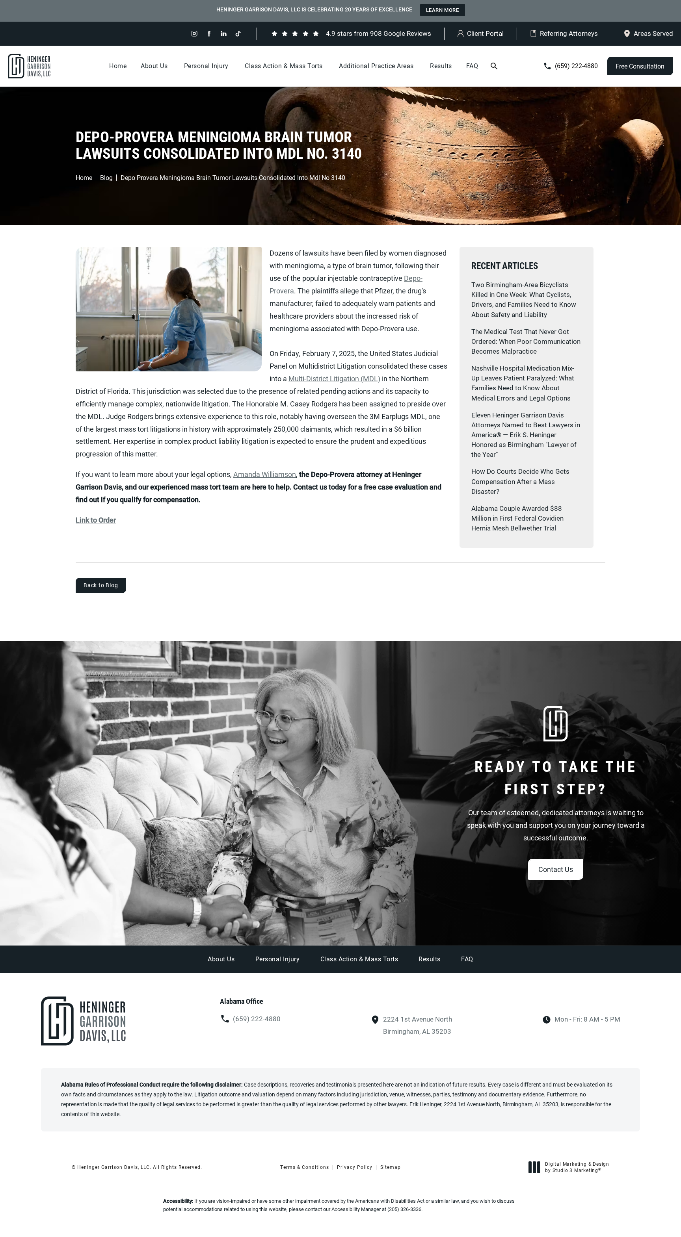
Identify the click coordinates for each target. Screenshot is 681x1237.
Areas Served (653, 33)
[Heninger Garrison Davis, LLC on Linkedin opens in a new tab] (223, 33)
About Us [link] (154, 65)
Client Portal (485, 33)
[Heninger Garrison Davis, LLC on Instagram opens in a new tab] (194, 33)
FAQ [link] (472, 65)
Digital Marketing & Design (577, 1167)
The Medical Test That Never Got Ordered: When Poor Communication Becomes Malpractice (526, 341)
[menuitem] (194, 33)
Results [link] (441, 65)
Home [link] (118, 65)
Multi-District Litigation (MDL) (334, 378)
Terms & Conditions (304, 1167)
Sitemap (390, 1167)
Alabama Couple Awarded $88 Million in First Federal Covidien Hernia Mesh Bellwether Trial (517, 518)
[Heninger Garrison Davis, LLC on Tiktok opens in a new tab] (238, 33)
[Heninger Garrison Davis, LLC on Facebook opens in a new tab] (209, 33)
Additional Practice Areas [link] (376, 65)
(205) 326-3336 (404, 1209)
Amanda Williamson (264, 474)
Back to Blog (101, 585)
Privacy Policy (354, 1167)
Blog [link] (106, 178)
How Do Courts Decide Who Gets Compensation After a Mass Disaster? (520, 481)
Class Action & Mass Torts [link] (284, 65)
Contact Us (555, 869)
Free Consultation (640, 66)
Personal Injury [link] (206, 65)
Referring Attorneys (569, 33)
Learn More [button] (442, 9)
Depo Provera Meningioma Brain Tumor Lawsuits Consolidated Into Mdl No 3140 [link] (233, 178)
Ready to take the (555, 777)
